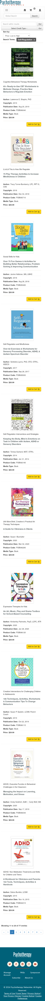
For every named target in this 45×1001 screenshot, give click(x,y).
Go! (40, 24)
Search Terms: (9, 39)
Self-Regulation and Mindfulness (16, 344)
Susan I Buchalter (17, 536)
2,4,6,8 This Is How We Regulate (16, 169)
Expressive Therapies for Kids (15, 606)
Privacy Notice (34, 993)
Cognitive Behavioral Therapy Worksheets (20, 81)
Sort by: (6, 31)
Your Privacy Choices (12, 996)
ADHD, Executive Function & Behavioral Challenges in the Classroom (19, 785)
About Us (29, 978)
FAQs (22, 972)
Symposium (35, 972)
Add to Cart (33, 124)
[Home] (25, 10)
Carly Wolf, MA (35, 802)
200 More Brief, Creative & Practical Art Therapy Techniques (19, 522)
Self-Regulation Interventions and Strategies (20, 434)
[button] (34, 39)
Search (35, 16)
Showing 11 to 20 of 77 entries (14, 925)
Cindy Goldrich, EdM (18, 802)
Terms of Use (9, 993)
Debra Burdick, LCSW (19, 892)
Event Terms (21, 993)
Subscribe (16, 978)
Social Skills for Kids (11, 256)
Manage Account (7, 973)
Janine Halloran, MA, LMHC (21, 274)
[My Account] (40, 10)
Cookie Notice (28, 996)
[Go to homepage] (23, 956)
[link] (9, 964)
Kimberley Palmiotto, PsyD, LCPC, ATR (25, 621)
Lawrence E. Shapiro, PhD (20, 99)
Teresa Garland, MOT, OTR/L (22, 451)
